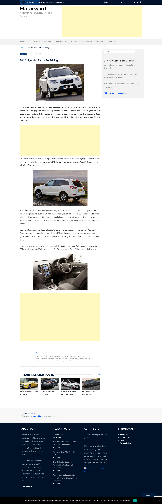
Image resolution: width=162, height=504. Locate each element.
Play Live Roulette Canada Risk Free (51, 2)
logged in (37, 416)
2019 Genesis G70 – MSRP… (89, 392)
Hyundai (24, 54)
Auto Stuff (33, 42)
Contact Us (99, 41)
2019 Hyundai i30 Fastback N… (67, 392)
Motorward (33, 8)
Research (47, 42)
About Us (112, 41)
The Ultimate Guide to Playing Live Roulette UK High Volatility (65, 465)
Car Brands (76, 42)
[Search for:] (111, 2)
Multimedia (61, 42)
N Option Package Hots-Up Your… (48, 392)
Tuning (89, 41)
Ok (135, 500)
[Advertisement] (102, 21)
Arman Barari (41, 353)
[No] (159, 501)
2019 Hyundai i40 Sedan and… (26, 392)
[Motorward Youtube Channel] (140, 2)
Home (22, 41)
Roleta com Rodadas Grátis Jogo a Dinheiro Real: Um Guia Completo (65, 478)
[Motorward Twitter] (137, 2)
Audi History (58, 434)
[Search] (121, 2)
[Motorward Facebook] (134, 2)
